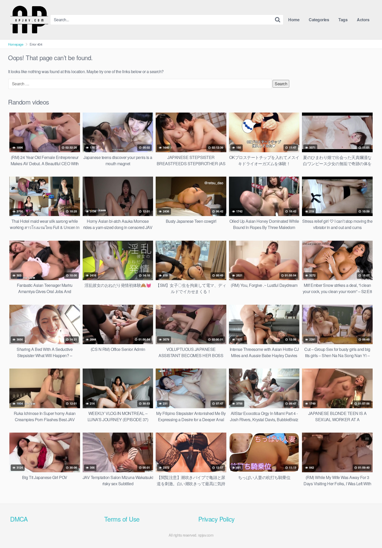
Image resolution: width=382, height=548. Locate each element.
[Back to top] (368, 531)
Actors (363, 20)
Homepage (15, 44)
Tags (342, 20)
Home (293, 20)
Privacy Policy (216, 518)
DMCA (19, 518)
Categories (319, 20)
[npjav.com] (29, 19)
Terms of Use (122, 518)
